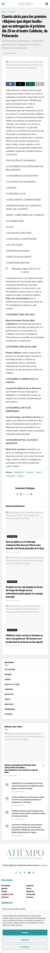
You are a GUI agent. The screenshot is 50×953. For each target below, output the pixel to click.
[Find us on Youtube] (29, 872)
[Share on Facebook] (10, 84)
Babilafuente (19, 472)
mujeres (38, 472)
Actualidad (11, 12)
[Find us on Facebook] (16, 872)
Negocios (8, 704)
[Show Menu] (3, 4)
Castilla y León (11, 684)
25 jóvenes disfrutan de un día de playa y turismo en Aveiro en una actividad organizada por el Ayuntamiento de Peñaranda (28, 799)
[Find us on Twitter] (25, 872)
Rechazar (25, 940)
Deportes (9, 694)
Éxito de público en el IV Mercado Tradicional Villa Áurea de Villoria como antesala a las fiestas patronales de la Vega (25, 545)
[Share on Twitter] (20, 84)
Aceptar (25, 932)
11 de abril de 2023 (9, 53)
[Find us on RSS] (33, 872)
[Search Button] (47, 4)
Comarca (8, 689)
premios (20, 476)
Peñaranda (11, 476)
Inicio (4, 12)
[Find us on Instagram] (20, 872)
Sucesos (8, 714)
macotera (29, 472)
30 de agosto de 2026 (13, 552)
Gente (7, 699)
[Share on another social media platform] (40, 84)
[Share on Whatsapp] (30, 84)
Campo (7, 679)
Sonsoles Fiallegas (25, 488)
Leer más (19, 925)
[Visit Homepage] (24, 3)
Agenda (8, 674)
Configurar (25, 947)
